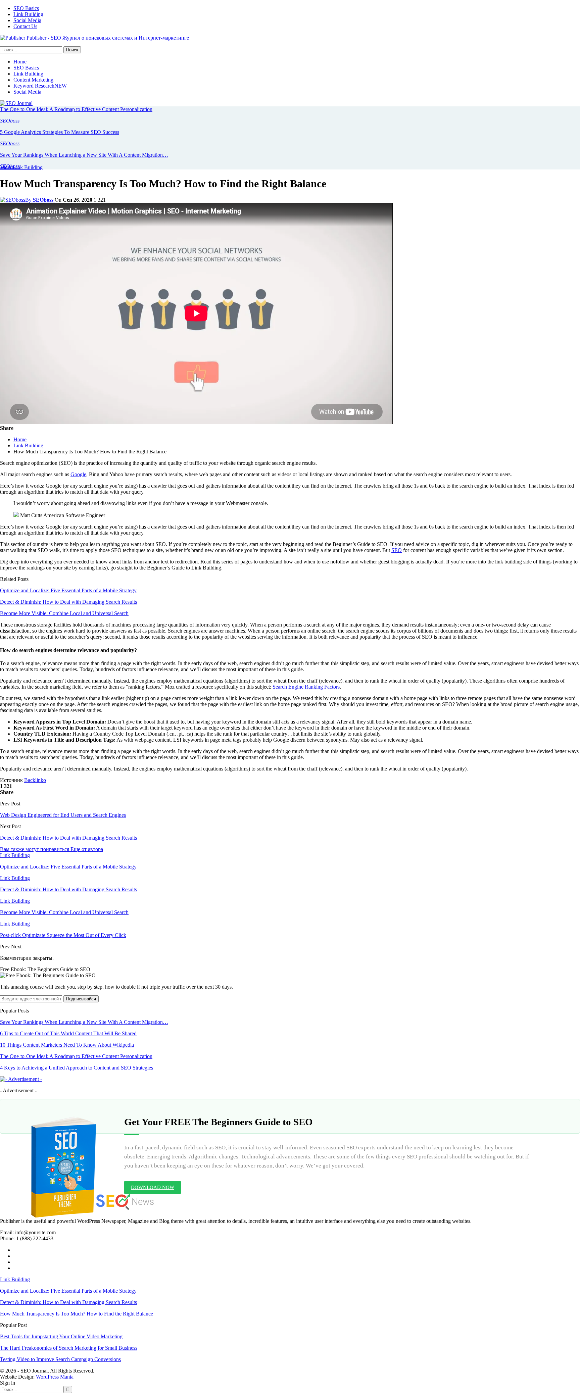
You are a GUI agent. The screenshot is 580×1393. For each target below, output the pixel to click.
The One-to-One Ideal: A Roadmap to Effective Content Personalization (76, 109)
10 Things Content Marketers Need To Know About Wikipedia (67, 1045)
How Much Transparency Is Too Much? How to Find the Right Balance (76, 1313)
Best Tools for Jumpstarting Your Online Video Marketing (61, 1336)
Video (6, 167)
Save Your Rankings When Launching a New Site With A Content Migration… (84, 155)
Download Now (152, 1187)
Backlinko (35, 780)
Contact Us (25, 26)
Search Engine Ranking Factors (306, 687)
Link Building (28, 14)
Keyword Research (40, 86)
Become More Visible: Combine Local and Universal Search (64, 613)
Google (78, 474)
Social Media (27, 20)
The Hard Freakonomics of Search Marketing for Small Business (68, 1348)
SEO (396, 550)
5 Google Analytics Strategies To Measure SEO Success (59, 132)
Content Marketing (33, 80)
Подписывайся (81, 998)
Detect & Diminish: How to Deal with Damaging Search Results (68, 602)
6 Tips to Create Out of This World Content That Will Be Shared (68, 1033)
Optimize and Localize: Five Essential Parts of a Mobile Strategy (68, 590)
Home (20, 61)
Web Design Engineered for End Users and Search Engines (63, 815)
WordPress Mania (55, 1377)
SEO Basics (26, 8)
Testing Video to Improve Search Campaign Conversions (60, 1359)
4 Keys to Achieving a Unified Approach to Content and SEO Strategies (76, 1068)
